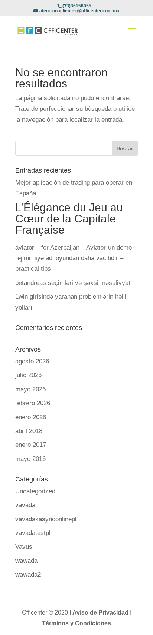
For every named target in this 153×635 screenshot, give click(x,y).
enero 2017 (30, 444)
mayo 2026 (30, 389)
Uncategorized (35, 491)
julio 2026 (28, 375)
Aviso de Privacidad (101, 612)
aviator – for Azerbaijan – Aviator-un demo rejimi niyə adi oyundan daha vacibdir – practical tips (73, 258)
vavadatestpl (33, 532)
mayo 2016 (30, 458)
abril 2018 (28, 430)
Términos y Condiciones (76, 623)
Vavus (23, 546)
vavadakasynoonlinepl (45, 519)
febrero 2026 (32, 403)
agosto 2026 (32, 361)
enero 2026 (30, 417)
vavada (25, 505)
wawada (26, 560)
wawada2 (28, 574)
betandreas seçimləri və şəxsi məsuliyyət (72, 282)
